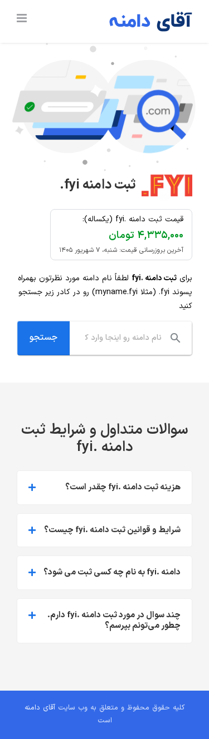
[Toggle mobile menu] (22, 18)
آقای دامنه (40, 707)
